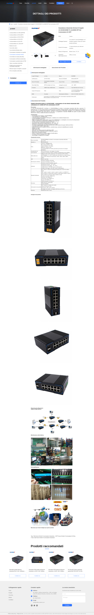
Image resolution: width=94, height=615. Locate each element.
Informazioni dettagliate (39, 67)
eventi (39, 3)
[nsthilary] (37, 605)
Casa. (20, 3)
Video (45, 3)
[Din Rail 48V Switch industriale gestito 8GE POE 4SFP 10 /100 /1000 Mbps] (76, 559)
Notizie (10, 597)
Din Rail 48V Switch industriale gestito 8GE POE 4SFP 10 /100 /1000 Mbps (75, 570)
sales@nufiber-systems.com (39, 602)
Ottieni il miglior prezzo (65, 61)
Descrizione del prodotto (59, 67)
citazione (60, 3)
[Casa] (10, 3)
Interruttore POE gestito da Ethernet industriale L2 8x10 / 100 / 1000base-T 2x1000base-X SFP (37, 570)
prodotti (34, 3)
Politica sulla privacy (12, 613)
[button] (11, 562)
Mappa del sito (20, 613)
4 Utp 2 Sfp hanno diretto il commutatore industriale (43, 537)
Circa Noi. (27, 3)
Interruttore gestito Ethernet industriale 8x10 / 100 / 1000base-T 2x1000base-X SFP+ (17, 570)
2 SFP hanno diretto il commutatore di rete (65, 536)
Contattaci (51, 3)
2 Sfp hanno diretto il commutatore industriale (43, 536)
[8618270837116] (34, 605)
